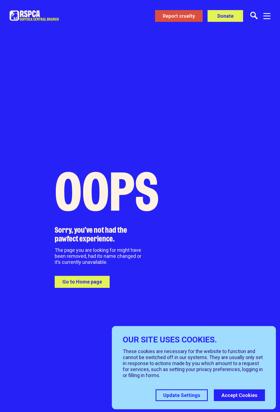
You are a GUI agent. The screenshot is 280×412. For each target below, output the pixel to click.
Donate (225, 16)
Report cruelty (179, 16)
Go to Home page (82, 282)
